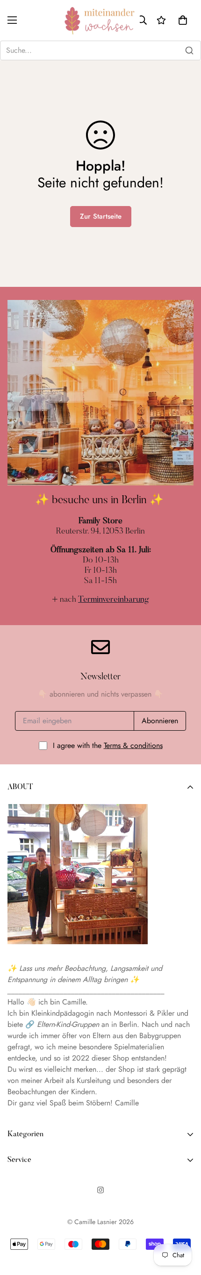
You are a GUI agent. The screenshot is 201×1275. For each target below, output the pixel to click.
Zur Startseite (101, 216)
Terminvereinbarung (113, 600)
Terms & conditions (133, 745)
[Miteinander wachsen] (101, 20)
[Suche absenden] (189, 50)
